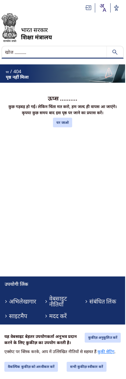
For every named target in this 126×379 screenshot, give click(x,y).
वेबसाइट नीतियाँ (58, 301)
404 (17, 71)
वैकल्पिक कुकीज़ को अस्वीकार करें (31, 366)
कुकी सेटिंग (105, 351)
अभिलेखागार (22, 301)
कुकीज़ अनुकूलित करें (102, 337)
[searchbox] (54, 52)
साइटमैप (18, 316)
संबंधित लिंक (102, 301)
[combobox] (102, 8)
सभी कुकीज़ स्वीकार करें (86, 366)
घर (7, 72)
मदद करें (58, 316)
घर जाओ (62, 122)
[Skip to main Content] (88, 7)
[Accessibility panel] (116, 8)
